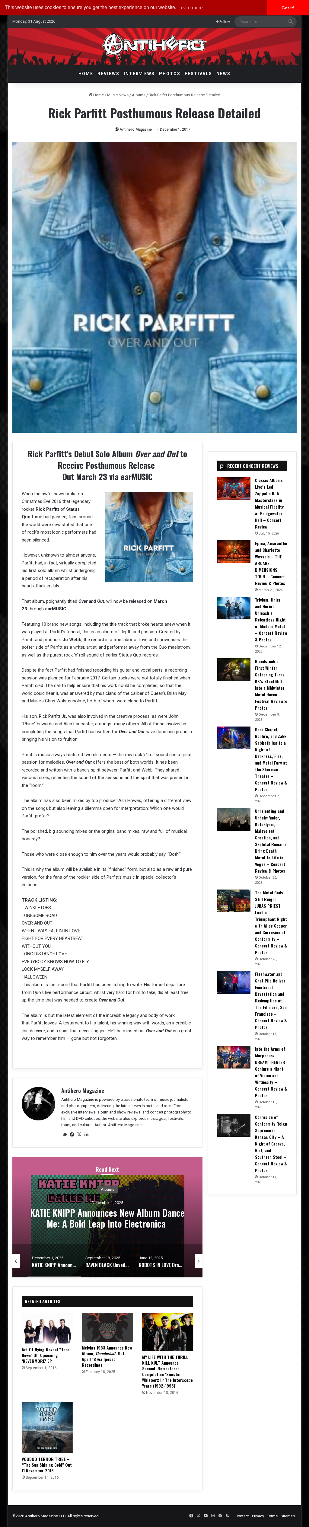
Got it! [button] (288, 7)
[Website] (64, 1134)
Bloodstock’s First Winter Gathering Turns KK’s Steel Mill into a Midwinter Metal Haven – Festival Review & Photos (271, 684)
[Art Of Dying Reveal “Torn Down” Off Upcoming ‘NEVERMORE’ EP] (47, 1328)
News (223, 73)
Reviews (108, 73)
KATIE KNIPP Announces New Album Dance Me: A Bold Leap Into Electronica (107, 1218)
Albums (138, 95)
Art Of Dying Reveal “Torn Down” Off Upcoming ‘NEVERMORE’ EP (45, 1355)
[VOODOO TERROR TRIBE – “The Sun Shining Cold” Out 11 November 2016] (47, 1427)
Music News (118, 95)
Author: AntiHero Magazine (118, 1125)
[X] (79, 1134)
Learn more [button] (190, 7)
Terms (272, 1516)
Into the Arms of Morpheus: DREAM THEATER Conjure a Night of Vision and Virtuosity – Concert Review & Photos (271, 1072)
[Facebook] (72, 1134)
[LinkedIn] (86, 1134)
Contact (242, 1516)
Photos (169, 73)
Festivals (198, 73)
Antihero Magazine (135, 129)
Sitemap (288, 1516)
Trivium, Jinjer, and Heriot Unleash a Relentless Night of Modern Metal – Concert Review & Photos (271, 619)
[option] (107, 1217)
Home (85, 73)
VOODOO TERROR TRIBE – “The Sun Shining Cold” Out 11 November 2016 (47, 1465)
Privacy (258, 1516)
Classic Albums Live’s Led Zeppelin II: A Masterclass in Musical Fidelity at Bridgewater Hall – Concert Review (269, 503)
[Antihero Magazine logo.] (155, 46)
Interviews (139, 73)
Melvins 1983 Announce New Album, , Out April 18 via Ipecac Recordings (107, 1356)
